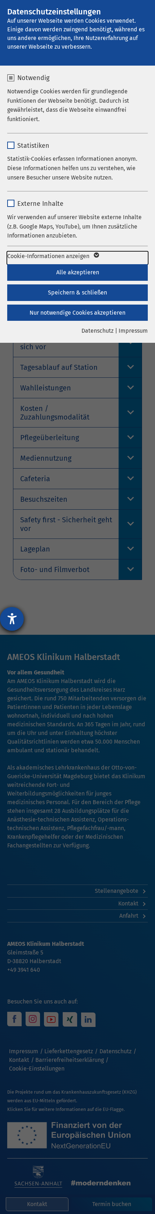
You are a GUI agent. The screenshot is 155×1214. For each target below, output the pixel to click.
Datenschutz (97, 330)
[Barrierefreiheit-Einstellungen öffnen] (12, 619)
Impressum (133, 330)
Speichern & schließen (77, 292)
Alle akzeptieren (77, 272)
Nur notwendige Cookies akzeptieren (77, 312)
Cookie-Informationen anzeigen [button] (49, 256)
